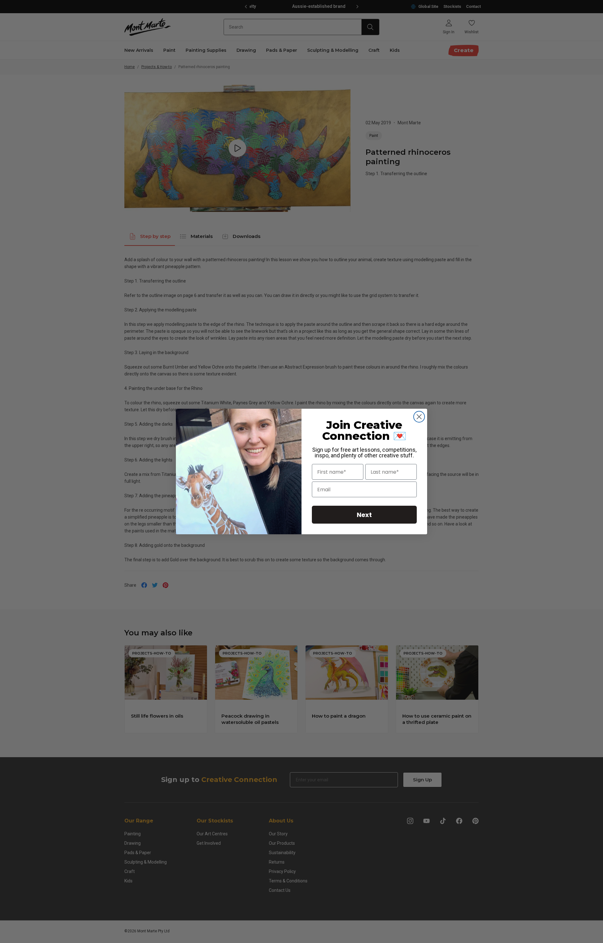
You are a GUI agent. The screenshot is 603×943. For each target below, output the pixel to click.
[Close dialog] (419, 416)
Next (364, 514)
